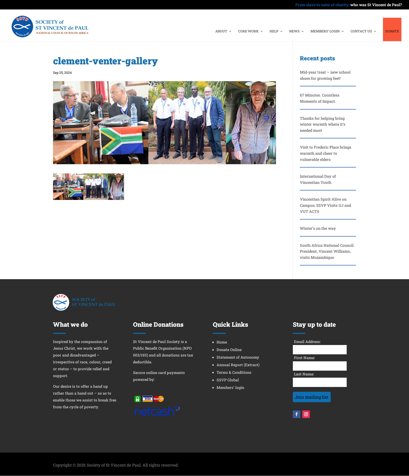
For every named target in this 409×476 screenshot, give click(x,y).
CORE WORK (248, 31)
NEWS (294, 31)
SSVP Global (228, 379)
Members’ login (230, 387)
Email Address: (307, 341)
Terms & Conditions (234, 372)
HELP (274, 31)
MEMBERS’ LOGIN (325, 31)
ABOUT (221, 31)
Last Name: (304, 373)
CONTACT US (361, 31)
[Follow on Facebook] (296, 414)
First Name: (304, 357)
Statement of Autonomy (238, 357)
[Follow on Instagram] (306, 414)
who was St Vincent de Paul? (348, 5)
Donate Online (229, 349)
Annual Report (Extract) (238, 364)
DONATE (392, 31)
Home (222, 341)
